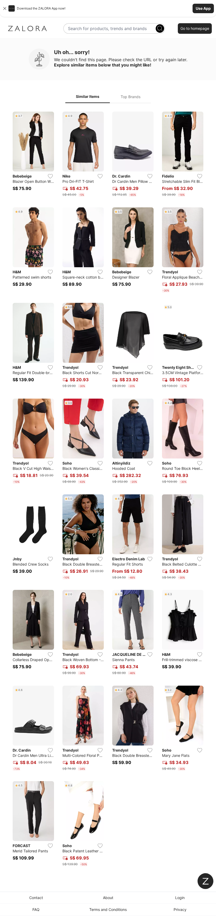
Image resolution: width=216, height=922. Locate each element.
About (108, 897)
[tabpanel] (108, 490)
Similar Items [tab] (87, 96)
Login (180, 897)
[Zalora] (27, 28)
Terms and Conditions (108, 909)
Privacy (180, 909)
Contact (36, 897)
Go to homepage (194, 28)
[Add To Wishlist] (50, 176)
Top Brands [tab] (130, 96)
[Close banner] (4, 8)
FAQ (36, 909)
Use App (203, 8)
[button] (108, 8)
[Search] (160, 28)
